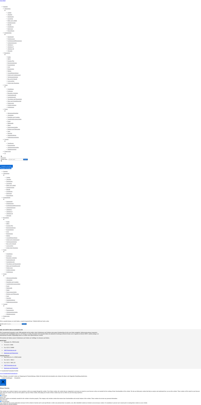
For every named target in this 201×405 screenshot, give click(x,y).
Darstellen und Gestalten (13, 117)
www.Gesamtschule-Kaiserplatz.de (8, 373)
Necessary (4, 395)
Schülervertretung (11, 105)
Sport (8, 131)
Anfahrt (9, 12)
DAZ (8, 67)
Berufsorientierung (12, 63)
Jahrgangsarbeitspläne (12, 113)
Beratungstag (10, 69)
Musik (9, 125)
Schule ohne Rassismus (13, 83)
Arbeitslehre (10, 115)
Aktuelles (9, 14)
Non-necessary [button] (3, 400)
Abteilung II (10, 47)
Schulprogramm (11, 22)
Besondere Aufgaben (12, 93)
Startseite (5, 6)
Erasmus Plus (10, 61)
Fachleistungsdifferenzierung (14, 40)
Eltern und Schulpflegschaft (14, 101)
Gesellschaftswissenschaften (14, 119)
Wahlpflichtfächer (11, 135)
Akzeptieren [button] (17, 378)
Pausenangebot (11, 145)
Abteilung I (10, 44)
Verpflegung (10, 143)
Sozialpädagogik (11, 97)
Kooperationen (11, 65)
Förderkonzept (11, 39)
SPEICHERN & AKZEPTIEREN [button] (8, 404)
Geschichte (10, 18)
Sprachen (9, 133)
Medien (9, 71)
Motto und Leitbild (12, 20)
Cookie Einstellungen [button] (7, 378)
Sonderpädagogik (11, 95)
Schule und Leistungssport (14, 75)
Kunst (8, 121)
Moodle (9, 24)
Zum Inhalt (2, 0)
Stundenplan (10, 16)
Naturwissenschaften (12, 127)
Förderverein (10, 103)
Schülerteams (10, 107)
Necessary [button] (2, 394)
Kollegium (10, 91)
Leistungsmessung (12, 43)
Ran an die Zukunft (12, 79)
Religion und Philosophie (13, 129)
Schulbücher (10, 26)
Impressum (10, 28)
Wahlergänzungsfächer (13, 137)
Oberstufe (9, 51)
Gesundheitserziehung (12, 73)
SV (5, 153)
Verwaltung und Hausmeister (14, 99)
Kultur (9, 57)
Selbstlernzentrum (11, 149)
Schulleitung (10, 89)
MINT (9, 59)
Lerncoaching (10, 81)
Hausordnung (10, 30)
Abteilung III (10, 48)
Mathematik (10, 123)
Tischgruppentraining (12, 77)
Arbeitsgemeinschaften (13, 147)
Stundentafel (10, 36)
